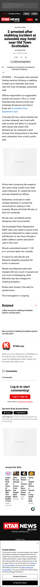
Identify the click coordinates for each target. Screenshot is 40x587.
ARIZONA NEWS (20, 27)
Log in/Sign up (7, 417)
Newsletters (21, 413)
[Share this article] (21, 57)
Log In (30, 19)
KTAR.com (18, 346)
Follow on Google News (22, 62)
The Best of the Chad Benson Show (15, 14)
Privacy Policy (10, 565)
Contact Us (20, 539)
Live (4, 14)
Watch (26, 14)
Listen (34, 14)
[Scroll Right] (36, 305)
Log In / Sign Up (20, 397)
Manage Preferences (20, 576)
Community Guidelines (26, 401)
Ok (37, 543)
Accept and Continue (20, 583)
